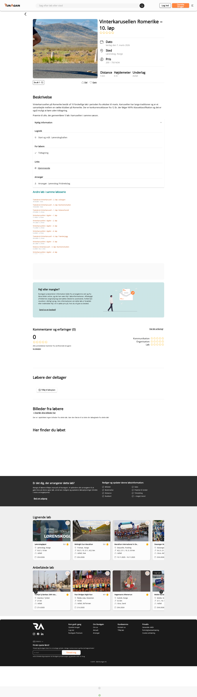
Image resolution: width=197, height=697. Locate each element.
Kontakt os (122, 627)
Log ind (165, 5)
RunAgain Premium (75, 633)
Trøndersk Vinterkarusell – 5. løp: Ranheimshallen (52, 205)
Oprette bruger (180, 5)
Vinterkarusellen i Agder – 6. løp (45, 231)
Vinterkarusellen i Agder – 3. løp (45, 242)
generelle (73, 656)
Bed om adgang (40, 498)
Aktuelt (95, 630)
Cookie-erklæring (148, 633)
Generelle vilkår (148, 627)
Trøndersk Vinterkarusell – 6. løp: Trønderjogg (50, 236)
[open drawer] (192, 5)
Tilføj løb (121, 630)
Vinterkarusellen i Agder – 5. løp (45, 226)
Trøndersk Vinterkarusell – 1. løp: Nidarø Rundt (51, 210)
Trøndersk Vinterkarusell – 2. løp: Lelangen (49, 200)
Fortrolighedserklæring (150, 630)
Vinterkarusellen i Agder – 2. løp (45, 221)
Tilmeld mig (71, 652)
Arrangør (96, 633)
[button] (98, 122)
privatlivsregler (63, 656)
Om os (95, 627)
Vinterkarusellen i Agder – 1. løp (45, 215)
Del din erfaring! (156, 329)
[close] (99, 688)
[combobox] (89, 5)
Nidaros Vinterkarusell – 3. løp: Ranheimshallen (51, 247)
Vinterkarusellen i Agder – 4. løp (45, 252)
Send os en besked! (47, 309)
